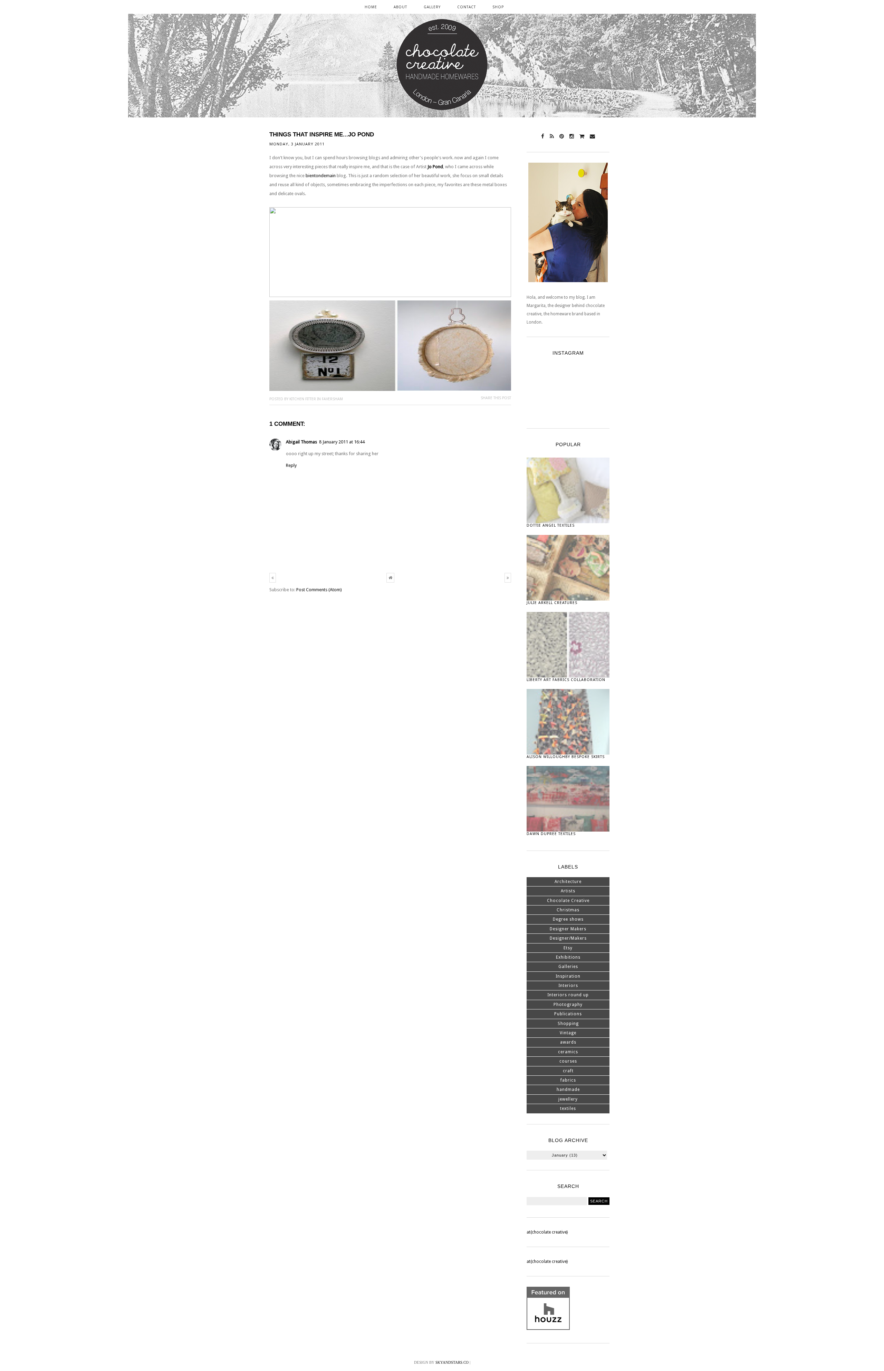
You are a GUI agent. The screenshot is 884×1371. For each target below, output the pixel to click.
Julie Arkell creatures (552, 603)
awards (568, 1042)
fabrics (568, 1080)
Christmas (568, 910)
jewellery (568, 1099)
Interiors (568, 985)
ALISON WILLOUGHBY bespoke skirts (566, 757)
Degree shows (568, 919)
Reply (291, 465)
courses (568, 1061)
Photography (568, 1004)
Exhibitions (568, 957)
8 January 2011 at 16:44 (342, 441)
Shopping (568, 1023)
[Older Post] (508, 578)
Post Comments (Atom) (319, 589)
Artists (568, 891)
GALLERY (432, 6)
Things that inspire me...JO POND (321, 134)
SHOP (498, 6)
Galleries (568, 966)
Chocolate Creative (568, 900)
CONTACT (466, 6)
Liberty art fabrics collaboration (566, 680)
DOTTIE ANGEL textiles (551, 525)
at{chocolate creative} (547, 1232)
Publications (568, 1014)
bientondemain (321, 175)
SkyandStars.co (452, 1362)
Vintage (568, 1032)
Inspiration (568, 976)
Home (371, 6)
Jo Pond (435, 166)
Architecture (568, 881)
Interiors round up (568, 995)
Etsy (568, 948)
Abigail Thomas (301, 441)
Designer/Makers (568, 938)
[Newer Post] (272, 578)
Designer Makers (568, 929)
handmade (568, 1089)
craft (568, 1070)
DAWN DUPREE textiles (551, 834)
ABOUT (400, 6)
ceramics (568, 1051)
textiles (568, 1108)
